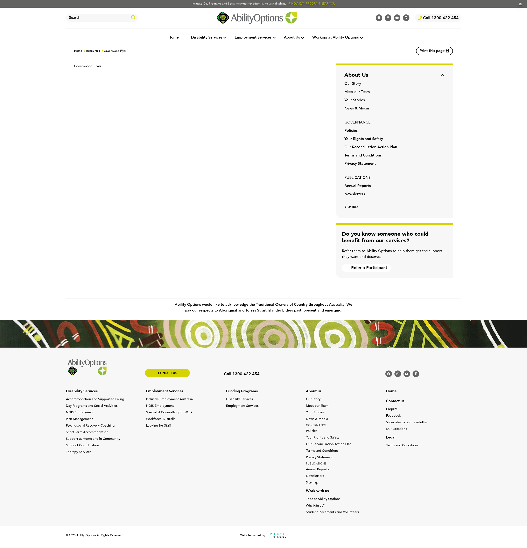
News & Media (356, 109)
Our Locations (396, 429)
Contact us (167, 373)
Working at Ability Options (335, 38)
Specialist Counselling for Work (169, 412)
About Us (292, 38)
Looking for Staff (158, 425)
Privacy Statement (360, 164)
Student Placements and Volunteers (332, 512)
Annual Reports (357, 186)
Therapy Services (78, 452)
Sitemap (351, 207)
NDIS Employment (80, 412)
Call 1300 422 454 (440, 18)
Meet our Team (357, 92)
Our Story (352, 84)
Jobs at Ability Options (323, 499)
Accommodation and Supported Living (95, 399)
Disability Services (206, 38)
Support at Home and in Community (93, 439)
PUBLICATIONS (357, 178)
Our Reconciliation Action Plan (370, 147)
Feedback (393, 415)
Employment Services (253, 38)
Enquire (392, 409)
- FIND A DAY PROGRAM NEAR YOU (311, 3)
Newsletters (354, 194)
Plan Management (79, 419)
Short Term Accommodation (87, 432)
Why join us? (315, 505)
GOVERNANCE (357, 123)
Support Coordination (82, 445)
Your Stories (354, 100)
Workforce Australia (160, 419)
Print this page (433, 51)
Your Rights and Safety (363, 139)
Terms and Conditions (362, 156)
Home (173, 38)
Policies (351, 131)
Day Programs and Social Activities (92, 406)
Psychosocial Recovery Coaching (90, 425)
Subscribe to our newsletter (407, 422)
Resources (93, 51)
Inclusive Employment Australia (169, 399)
